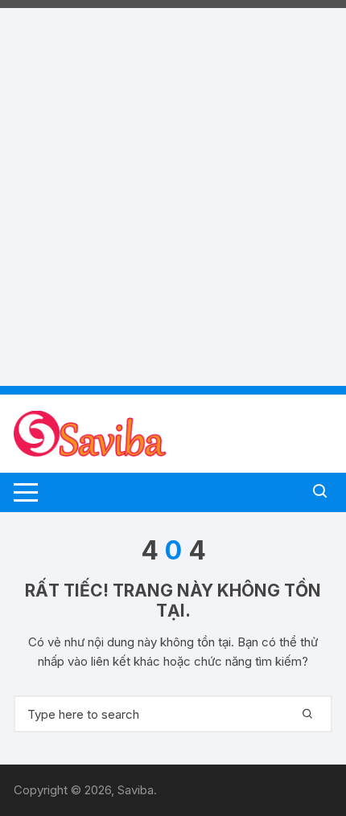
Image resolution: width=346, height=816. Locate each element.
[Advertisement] (173, 181)
